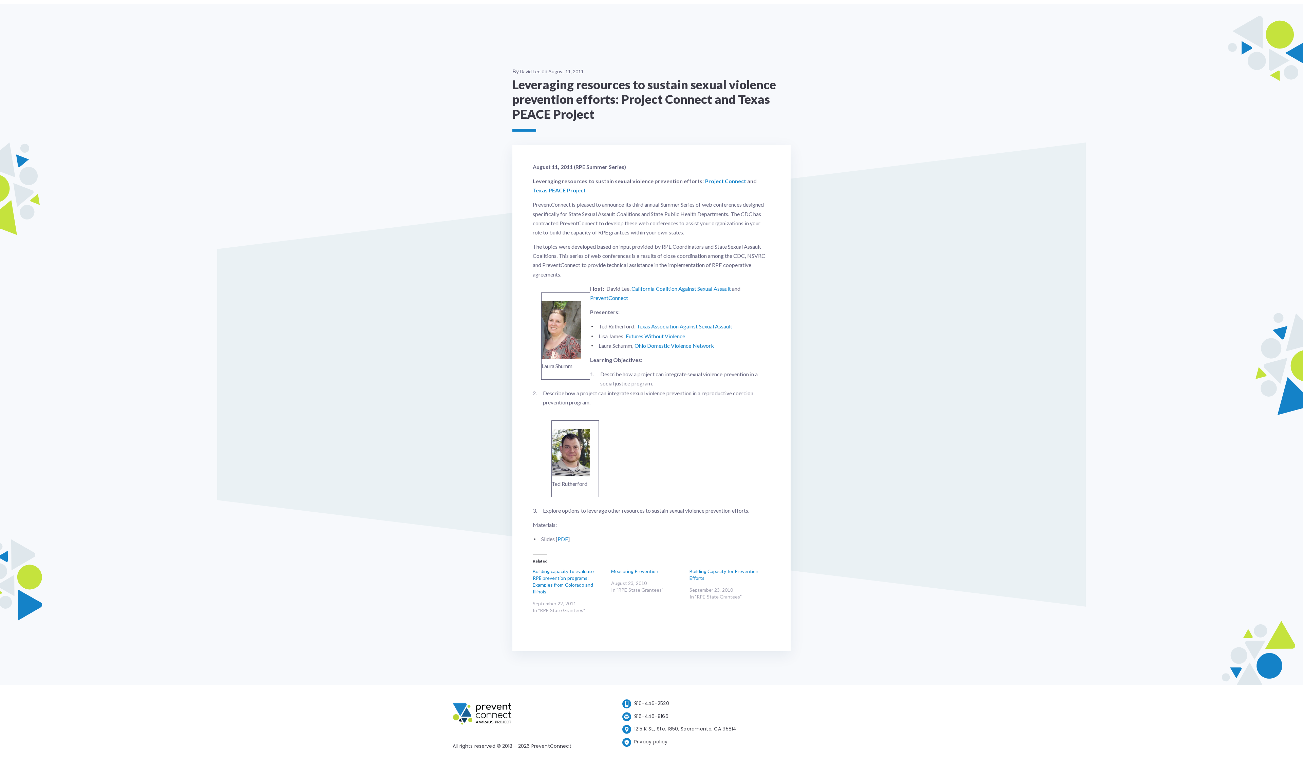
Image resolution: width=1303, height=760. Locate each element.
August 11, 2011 (566, 71)
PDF (563, 539)
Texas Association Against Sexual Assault (684, 326)
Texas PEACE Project (559, 190)
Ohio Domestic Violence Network (674, 345)
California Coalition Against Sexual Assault (681, 288)
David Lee (530, 71)
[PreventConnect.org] (509, 715)
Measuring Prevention (634, 571)
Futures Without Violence (655, 336)
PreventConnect (609, 297)
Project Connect (725, 181)
